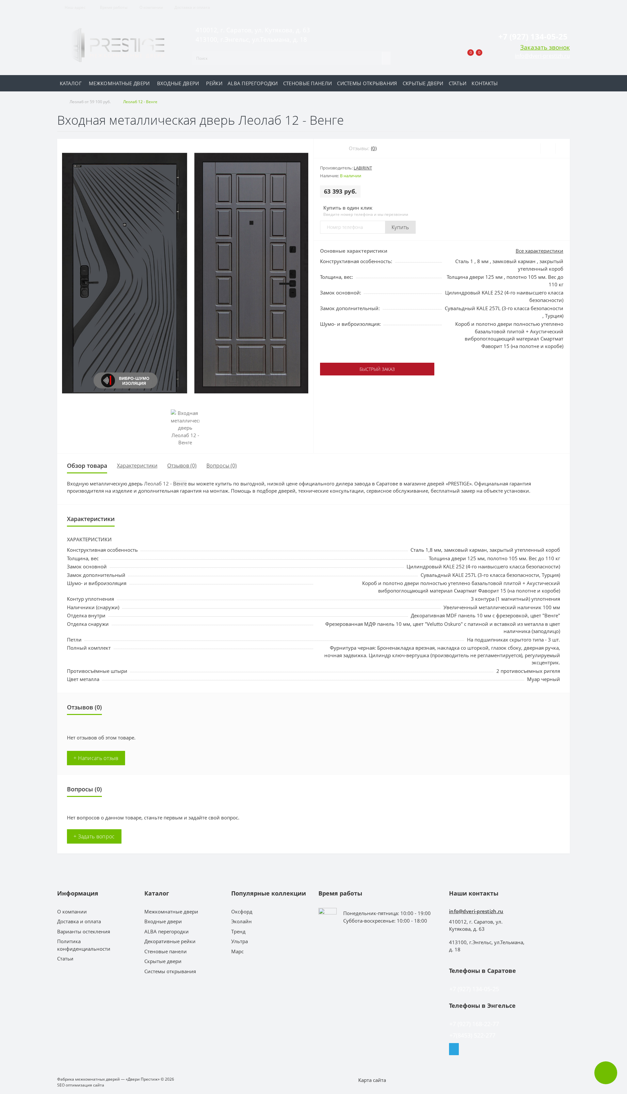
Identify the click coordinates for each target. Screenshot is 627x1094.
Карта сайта (372, 1080)
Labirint (363, 168)
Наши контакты (473, 893)
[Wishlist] (547, 148)
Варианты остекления (83, 931)
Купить (400, 227)
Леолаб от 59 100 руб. (90, 101)
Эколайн (241, 921)
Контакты (485, 83)
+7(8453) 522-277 (472, 1035)
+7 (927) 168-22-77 (474, 1024)
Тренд (238, 931)
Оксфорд (241, 911)
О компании (151, 7)
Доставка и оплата (192, 7)
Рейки (214, 83)
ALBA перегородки (253, 83)
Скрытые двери (423, 83)
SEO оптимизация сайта (80, 1085)
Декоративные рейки (170, 941)
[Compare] (562, 148)
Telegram (454, 1049)
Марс (237, 951)
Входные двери (178, 83)
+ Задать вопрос (94, 836)
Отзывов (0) (182, 465)
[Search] (386, 58)
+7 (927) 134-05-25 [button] (474, 989)
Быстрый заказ (377, 369)
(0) (374, 148)
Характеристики (137, 465)
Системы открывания (367, 83)
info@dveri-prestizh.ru (542, 55)
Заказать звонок (545, 47)
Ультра (239, 941)
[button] (113, 7)
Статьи (458, 83)
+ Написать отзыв (96, 758)
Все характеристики (539, 250)
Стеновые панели (307, 83)
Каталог (71, 83)
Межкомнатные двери (119, 83)
